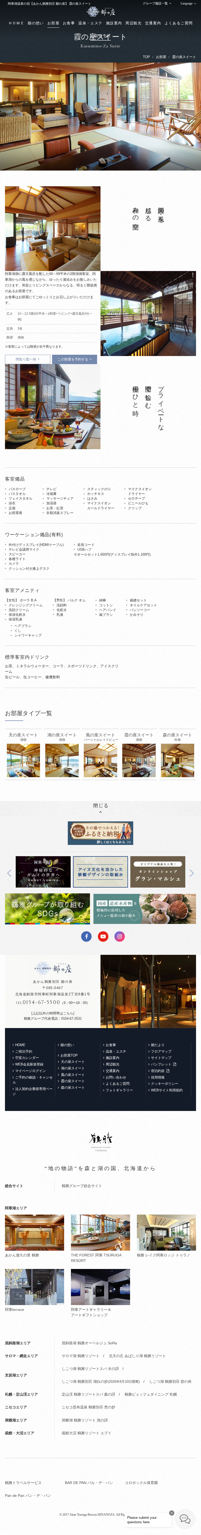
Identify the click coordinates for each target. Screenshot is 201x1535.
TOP (146, 57)
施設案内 (114, 23)
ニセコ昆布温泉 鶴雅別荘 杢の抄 (88, 1407)
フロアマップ (161, 1051)
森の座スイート (73, 1088)
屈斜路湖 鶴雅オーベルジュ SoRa (89, 1343)
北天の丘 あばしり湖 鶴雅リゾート (137, 1356)
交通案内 (153, 23)
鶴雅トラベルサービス (23, 1483)
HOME (20, 1045)
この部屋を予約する (73, 359)
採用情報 (158, 1077)
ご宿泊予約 (100, 36)
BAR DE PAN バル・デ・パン (89, 1483)
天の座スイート (73, 1062)
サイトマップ (161, 1058)
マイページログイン (30, 1071)
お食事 (69, 23)
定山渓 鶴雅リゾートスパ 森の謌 (88, 1394)
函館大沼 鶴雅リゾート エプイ (86, 1433)
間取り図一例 (26, 359)
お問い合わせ (116, 1077)
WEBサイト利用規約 (167, 1090)
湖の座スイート (73, 1068)
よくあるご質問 (179, 23)
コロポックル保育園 (141, 1483)
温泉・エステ (90, 23)
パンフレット (161, 1064)
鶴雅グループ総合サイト (82, 1186)
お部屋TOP (69, 1055)
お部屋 (53, 23)
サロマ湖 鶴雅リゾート (80, 1356)
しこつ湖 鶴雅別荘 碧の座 (170, 1381)
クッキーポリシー (164, 1084)
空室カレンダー (27, 1058)
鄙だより (158, 1045)
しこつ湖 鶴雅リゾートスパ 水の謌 (90, 1369)
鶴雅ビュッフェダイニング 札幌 (151, 1394)
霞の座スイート (73, 1081)
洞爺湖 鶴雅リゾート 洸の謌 (85, 1420)
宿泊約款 (158, 1071)
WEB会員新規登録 (29, 1064)
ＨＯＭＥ (16, 23)
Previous (10, 873)
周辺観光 (133, 23)
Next (190, 873)
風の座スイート (73, 1075)
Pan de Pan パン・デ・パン (28, 1495)
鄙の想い (36, 23)
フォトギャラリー (119, 1090)
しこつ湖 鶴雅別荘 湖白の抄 (101, 1381)
